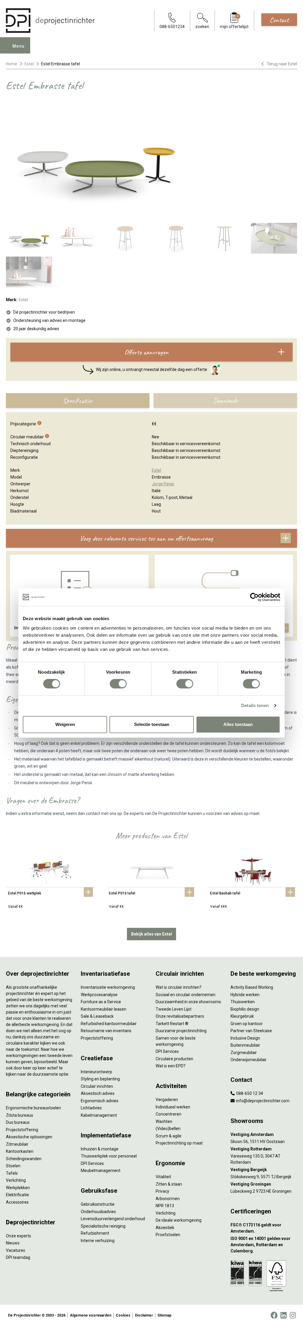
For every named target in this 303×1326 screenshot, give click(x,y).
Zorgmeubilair (244, 1052)
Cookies (123, 1315)
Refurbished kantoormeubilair (109, 1023)
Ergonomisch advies (99, 1100)
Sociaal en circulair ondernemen (185, 994)
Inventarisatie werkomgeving (108, 987)
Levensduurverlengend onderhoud (113, 1218)
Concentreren (168, 1114)
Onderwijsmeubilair (249, 1059)
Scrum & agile (168, 1136)
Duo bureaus (18, 1122)
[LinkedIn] (283, 1315)
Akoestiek (165, 1227)
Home (11, 63)
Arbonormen (168, 1198)
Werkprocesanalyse (99, 994)
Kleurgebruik (242, 1016)
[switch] (118, 683)
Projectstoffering (22, 1129)
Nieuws (13, 1243)
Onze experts (18, 1235)
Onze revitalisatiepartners (180, 1016)
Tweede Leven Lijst (173, 1009)
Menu (18, 46)
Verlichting (16, 1180)
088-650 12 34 (249, 1093)
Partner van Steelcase (251, 1030)
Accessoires (17, 1202)
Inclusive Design (245, 1038)
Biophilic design (245, 1009)
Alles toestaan (238, 724)
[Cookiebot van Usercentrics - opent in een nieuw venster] (254, 597)
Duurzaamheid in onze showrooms (188, 1001)
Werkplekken (18, 1187)
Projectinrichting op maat (179, 1143)
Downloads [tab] (225, 400)
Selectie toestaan (151, 724)
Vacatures (15, 1250)
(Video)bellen (168, 1128)
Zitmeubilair (17, 1144)
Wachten (164, 1121)
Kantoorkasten (19, 1151)
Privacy (162, 1191)
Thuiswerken (243, 1001)
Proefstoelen (168, 1234)
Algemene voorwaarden (90, 1315)
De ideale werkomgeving (179, 1220)
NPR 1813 (165, 1205)
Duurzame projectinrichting (181, 1030)
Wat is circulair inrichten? (179, 987)
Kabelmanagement (99, 1115)
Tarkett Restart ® (172, 1023)
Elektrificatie (17, 1194)
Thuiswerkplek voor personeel (109, 1156)
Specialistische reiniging (103, 1226)
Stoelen (13, 1165)
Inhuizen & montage (99, 1149)
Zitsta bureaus (19, 1115)
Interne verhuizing (98, 1240)
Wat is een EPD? (171, 1066)
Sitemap (164, 1315)
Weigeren (65, 724)
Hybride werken (245, 994)
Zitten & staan (169, 1184)
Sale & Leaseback (97, 1016)
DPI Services (92, 1163)
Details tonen (255, 705)
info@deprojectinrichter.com (262, 1100)
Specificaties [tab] (78, 400)
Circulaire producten (174, 1058)
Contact (279, 19)
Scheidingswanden (23, 1158)
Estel (29, 63)
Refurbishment (95, 1233)
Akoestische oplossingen (29, 1136)
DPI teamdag (18, 1257)
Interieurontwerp (96, 1071)
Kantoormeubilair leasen (103, 1009)
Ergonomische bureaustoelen (33, 1107)
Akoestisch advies (98, 1093)
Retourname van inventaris (106, 1030)
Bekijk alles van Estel (151, 934)
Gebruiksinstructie (98, 1204)
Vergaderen (167, 1099)
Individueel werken (173, 1107)
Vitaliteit (163, 1176)
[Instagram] (293, 1315)
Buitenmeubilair (245, 1045)
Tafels (12, 1173)
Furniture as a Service (101, 1001)
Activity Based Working (252, 987)
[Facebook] (274, 1315)
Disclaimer (144, 1315)
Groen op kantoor (247, 1023)
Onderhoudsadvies (98, 1211)
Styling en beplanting (100, 1079)
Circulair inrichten (97, 1086)
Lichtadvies (91, 1107)
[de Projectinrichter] (50, 20)
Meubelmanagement (100, 1170)
